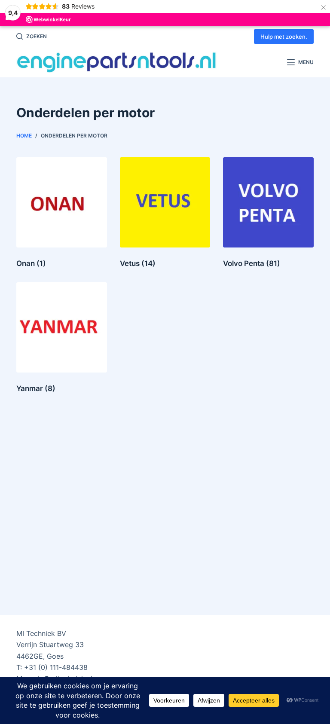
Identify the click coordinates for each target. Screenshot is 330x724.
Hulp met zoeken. (283, 36)
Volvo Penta (251, 263)
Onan (31, 263)
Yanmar (35, 388)
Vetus (138, 263)
